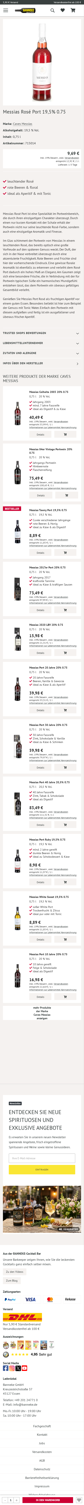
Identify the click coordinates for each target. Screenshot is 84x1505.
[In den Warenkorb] (65, 434)
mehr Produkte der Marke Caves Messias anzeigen (42, 1013)
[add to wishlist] (63, 10)
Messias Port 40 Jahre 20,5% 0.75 (49, 782)
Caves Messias (22, 124)
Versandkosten (72, 157)
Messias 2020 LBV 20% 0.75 (46, 625)
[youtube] (24, 1369)
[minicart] (73, 10)
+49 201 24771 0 (26, 1400)
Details (40, 434)
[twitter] (18, 1369)
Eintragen (42, 1169)
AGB (42, 1460)
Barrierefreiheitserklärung (42, 1478)
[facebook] (5, 1369)
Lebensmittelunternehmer (23, 343)
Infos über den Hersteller (23, 363)
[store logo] (22, 10)
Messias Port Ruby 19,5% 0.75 (47, 839)
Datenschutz (42, 1469)
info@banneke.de (25, 1404)
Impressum (42, 1486)
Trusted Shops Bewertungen (24, 333)
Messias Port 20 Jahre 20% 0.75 (48, 667)
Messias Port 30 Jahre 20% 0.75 (48, 725)
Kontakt (42, 1434)
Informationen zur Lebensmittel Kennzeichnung (52, 427)
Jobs (42, 1443)
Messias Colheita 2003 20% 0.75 (48, 392)
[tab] (42, 333)
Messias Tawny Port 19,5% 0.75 (48, 510)
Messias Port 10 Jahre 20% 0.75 (48, 954)
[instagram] (12, 1369)
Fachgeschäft (42, 1426)
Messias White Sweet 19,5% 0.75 (49, 897)
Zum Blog (12, 1280)
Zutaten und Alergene (19, 353)
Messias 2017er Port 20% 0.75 (47, 567)
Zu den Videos (14, 1272)
